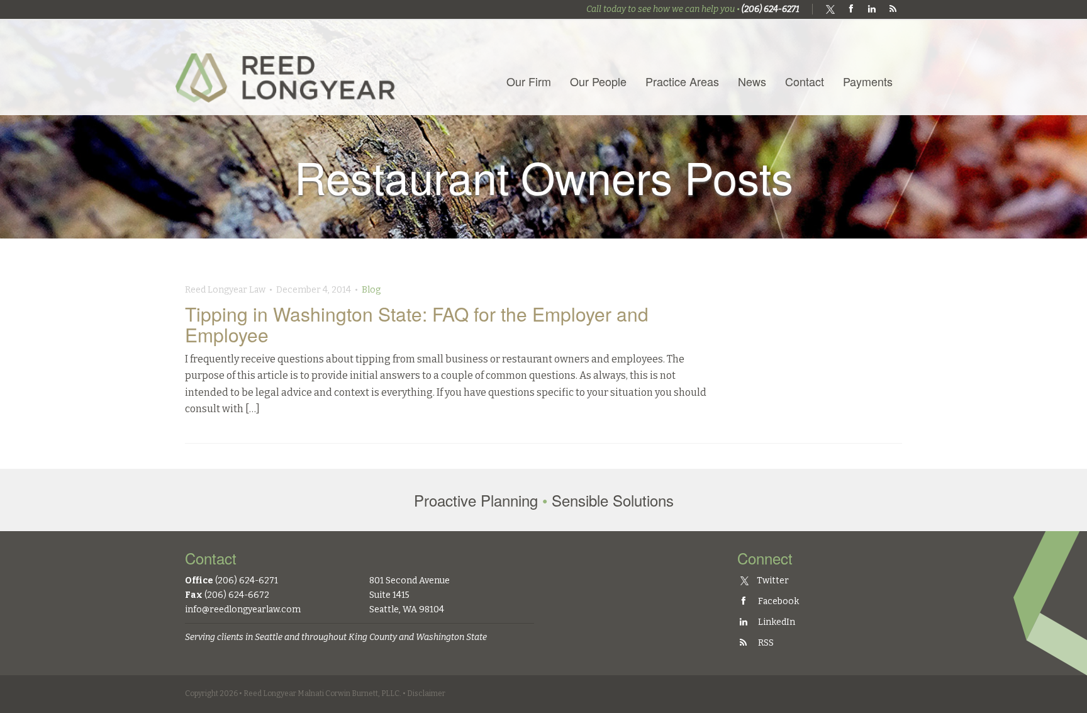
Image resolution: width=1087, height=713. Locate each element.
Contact (804, 81)
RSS (765, 642)
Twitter (772, 580)
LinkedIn (775, 622)
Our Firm (528, 81)
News (752, 81)
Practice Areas (682, 81)
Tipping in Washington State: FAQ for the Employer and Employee (417, 324)
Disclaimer (426, 693)
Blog (371, 289)
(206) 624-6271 (771, 9)
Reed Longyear (289, 67)
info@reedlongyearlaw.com (243, 609)
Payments (868, 81)
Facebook (777, 601)
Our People (598, 81)
